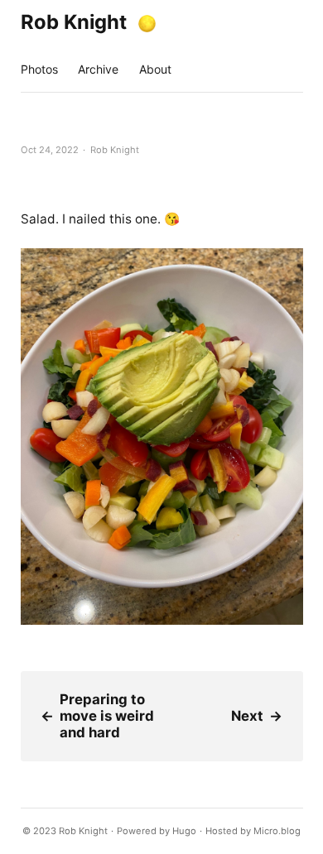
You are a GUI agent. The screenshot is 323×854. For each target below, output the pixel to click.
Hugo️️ (184, 831)
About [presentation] (155, 69)
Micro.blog (277, 831)
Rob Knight (74, 22)
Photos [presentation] (39, 69)
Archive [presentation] (98, 69)
